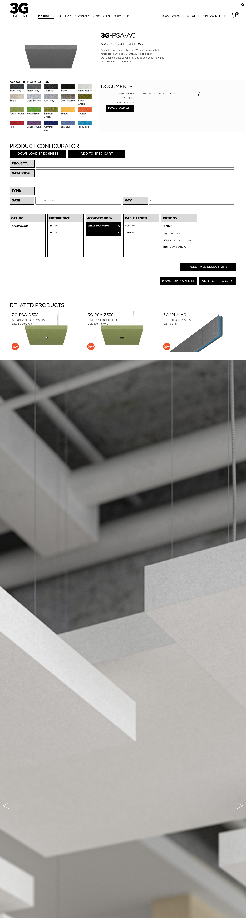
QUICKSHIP (121, 16)
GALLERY (64, 16)
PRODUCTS (46, 16)
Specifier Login (197, 15)
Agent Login (218, 15)
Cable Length (136, 218)
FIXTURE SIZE (59, 218)
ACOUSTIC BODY (100, 218)
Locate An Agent (173, 15)
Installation (125, 102)
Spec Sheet (126, 93)
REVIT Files (127, 98)
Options (170, 218)
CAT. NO (17, 218)
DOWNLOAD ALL (120, 108)
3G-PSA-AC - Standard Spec (159, 93)
